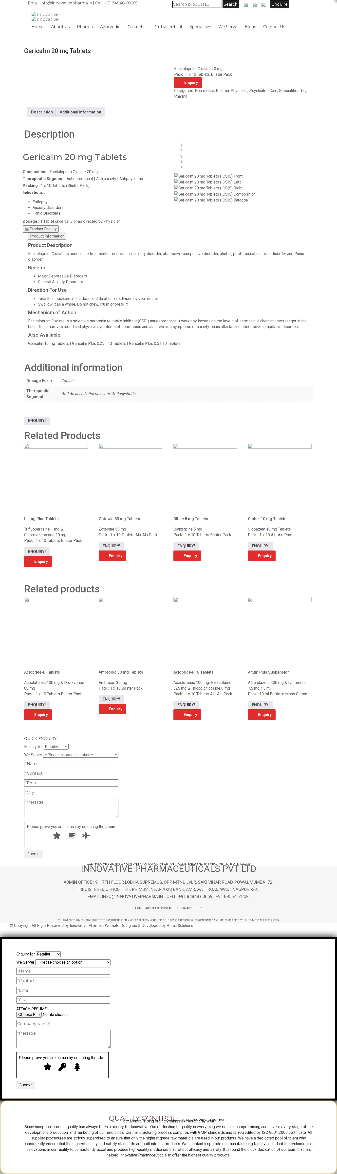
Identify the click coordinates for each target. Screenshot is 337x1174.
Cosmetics (137, 26)
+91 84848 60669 (121, 3)
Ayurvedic (110, 26)
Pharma (85, 26)
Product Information (47, 236)
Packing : (31, 185)
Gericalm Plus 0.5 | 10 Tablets (155, 343)
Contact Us (274, 26)
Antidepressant (97, 393)
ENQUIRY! (37, 420)
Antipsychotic (123, 393)
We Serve (227, 26)
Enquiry (191, 82)
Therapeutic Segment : (44, 178)
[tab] (42, 112)
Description (42, 112)
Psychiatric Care (263, 90)
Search (231, 4)
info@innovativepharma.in (66, 3)
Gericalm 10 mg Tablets (48, 343)
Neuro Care (204, 90)
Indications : (34, 192)
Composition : (35, 171)
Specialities (200, 26)
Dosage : (31, 221)
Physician (239, 90)
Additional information (80, 112)
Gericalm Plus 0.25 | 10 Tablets (99, 343)
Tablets (67, 380)
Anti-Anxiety (71, 393)
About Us (60, 26)
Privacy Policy (191, 908)
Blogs (250, 26)
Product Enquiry (43, 229)
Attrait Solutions (180, 925)
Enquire (280, 4)
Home (38, 26)
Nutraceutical (168, 26)
